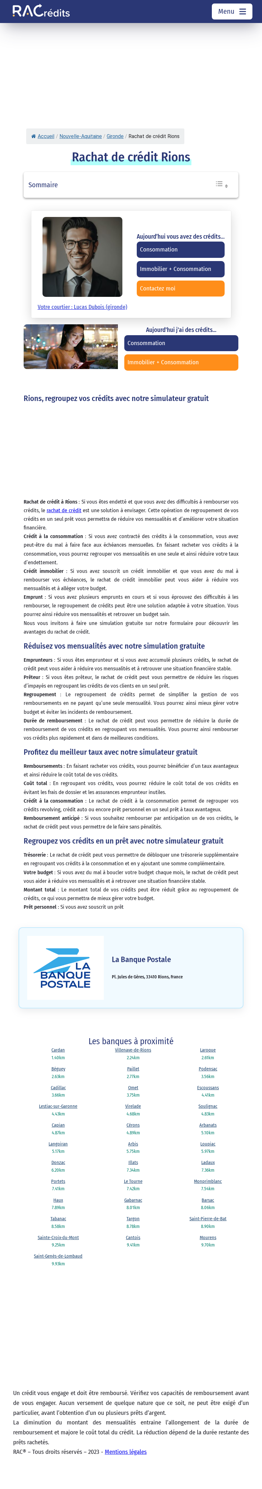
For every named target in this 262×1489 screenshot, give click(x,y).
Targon (133, 1219)
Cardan (58, 1050)
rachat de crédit (64, 510)
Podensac (208, 1069)
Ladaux (208, 1162)
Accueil (46, 136)
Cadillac (58, 1088)
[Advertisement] (112, 83)
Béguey (58, 1069)
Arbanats (208, 1125)
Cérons (133, 1125)
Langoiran (58, 1144)
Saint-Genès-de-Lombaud (58, 1256)
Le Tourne (133, 1181)
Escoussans (208, 1088)
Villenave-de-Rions (133, 1050)
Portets (58, 1181)
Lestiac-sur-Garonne (58, 1106)
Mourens (208, 1237)
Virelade (133, 1106)
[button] (221, 186)
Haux (58, 1200)
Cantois (133, 1237)
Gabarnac (133, 1200)
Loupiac (207, 1144)
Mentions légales (126, 1451)
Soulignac (207, 1106)
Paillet (133, 1069)
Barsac (208, 1200)
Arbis (133, 1144)
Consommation (146, 343)
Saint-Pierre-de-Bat (208, 1219)
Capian (58, 1125)
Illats (133, 1162)
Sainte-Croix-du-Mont (58, 1237)
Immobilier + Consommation (163, 362)
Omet (133, 1088)
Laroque (208, 1050)
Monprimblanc (208, 1181)
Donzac (58, 1162)
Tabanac (58, 1219)
